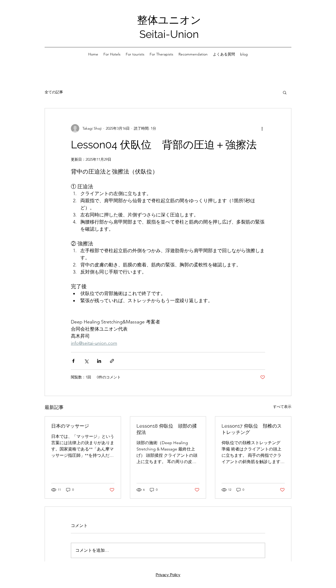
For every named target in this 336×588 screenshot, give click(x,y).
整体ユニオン (169, 20)
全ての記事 (54, 92)
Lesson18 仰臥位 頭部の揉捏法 (166, 429)
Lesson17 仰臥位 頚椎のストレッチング (252, 429)
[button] (284, 92)
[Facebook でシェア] (73, 360)
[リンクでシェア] (111, 360)
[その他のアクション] (262, 128)
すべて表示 (282, 406)
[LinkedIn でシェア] (99, 360)
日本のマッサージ (70, 426)
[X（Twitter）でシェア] (86, 360)
